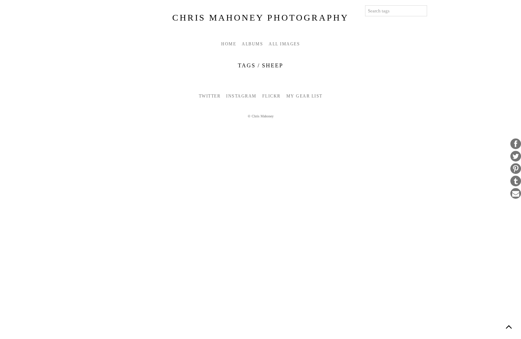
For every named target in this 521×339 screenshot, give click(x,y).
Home (228, 43)
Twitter (210, 96)
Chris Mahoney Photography (260, 17)
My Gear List (304, 96)
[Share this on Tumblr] (515, 181)
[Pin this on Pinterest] (515, 168)
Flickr (271, 96)
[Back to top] (508, 326)
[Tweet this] (515, 156)
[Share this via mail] (515, 193)
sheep (272, 65)
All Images (284, 43)
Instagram (241, 96)
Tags (247, 65)
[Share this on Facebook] (515, 144)
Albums (252, 43)
